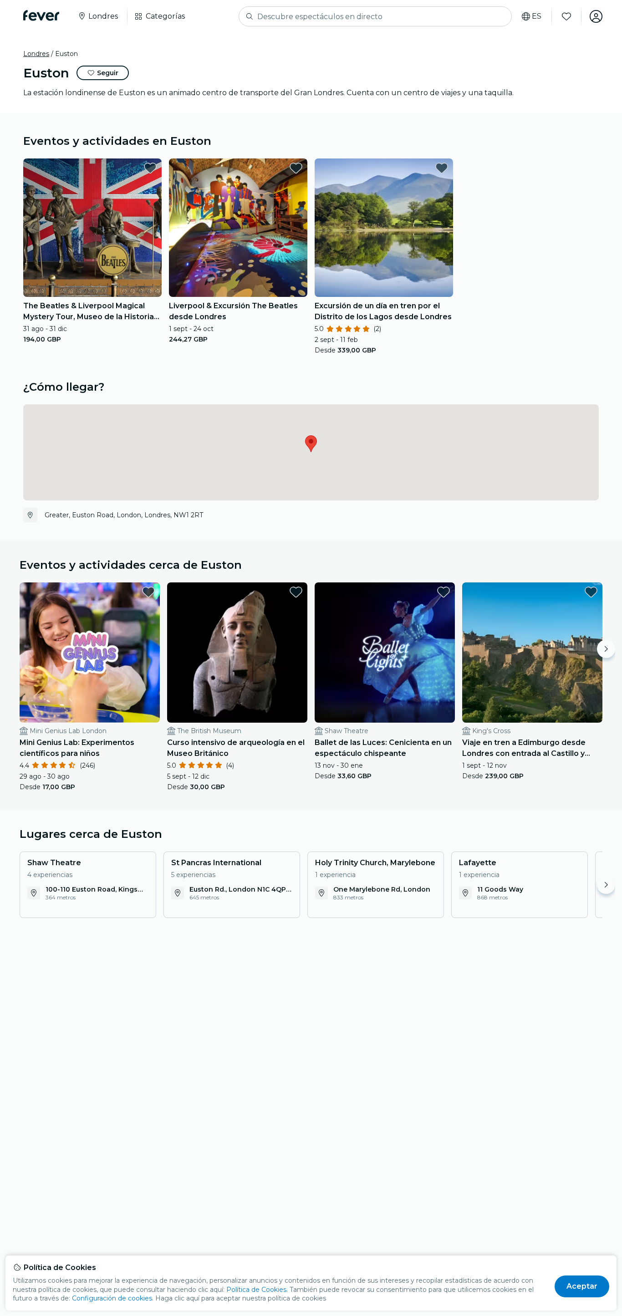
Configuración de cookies (112, 1298)
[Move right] (606, 649)
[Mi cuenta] (596, 16)
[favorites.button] (150, 168)
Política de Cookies (256, 1289)
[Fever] (41, 15)
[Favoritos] (566, 16)
